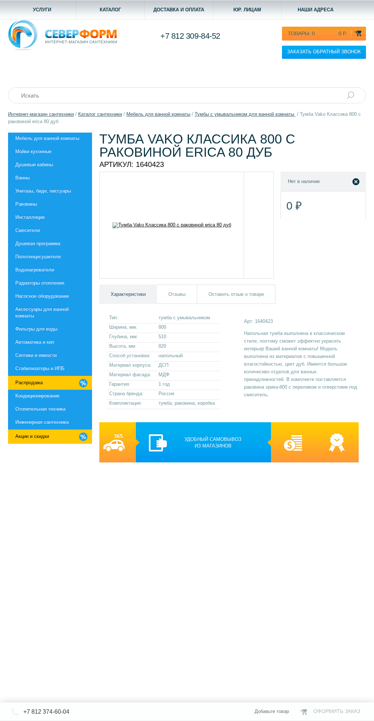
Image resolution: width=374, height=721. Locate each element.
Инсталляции (30, 217)
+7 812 (190, 36)
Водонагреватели (34, 269)
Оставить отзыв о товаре (236, 294)
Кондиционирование (37, 395)
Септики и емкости (36, 355)
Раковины (26, 204)
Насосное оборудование (42, 296)
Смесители (27, 230)
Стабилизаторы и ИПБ (40, 368)
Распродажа (29, 382)
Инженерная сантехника (42, 422)
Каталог (110, 9)
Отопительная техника (40, 409)
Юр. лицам (247, 9)
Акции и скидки (32, 436)
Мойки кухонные (33, 151)
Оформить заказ (336, 711)
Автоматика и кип (34, 342)
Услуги (42, 9)
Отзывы (177, 294)
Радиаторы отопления (39, 283)
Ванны (22, 177)
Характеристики (128, 294)
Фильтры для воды (36, 329)
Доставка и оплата (178, 9)
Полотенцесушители (38, 256)
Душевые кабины (34, 164)
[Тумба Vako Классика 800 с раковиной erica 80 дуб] (172, 225)
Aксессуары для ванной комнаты (42, 312)
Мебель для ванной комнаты (47, 138)
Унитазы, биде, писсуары (43, 191)
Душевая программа (37, 243)
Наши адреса (315, 9)
